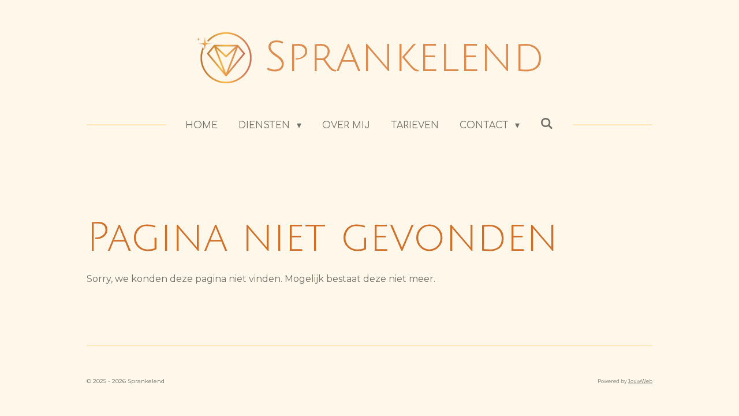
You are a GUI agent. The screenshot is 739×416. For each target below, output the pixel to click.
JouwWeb (640, 381)
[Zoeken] (547, 124)
